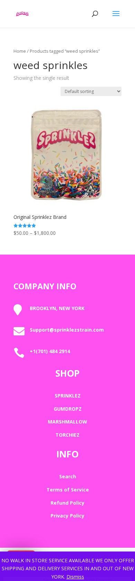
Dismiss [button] (75, 576)
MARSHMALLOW (67, 421)
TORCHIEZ (67, 435)
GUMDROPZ (68, 408)
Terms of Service (67, 489)
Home (20, 51)
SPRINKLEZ (68, 395)
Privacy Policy (67, 515)
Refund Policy (67, 502)
